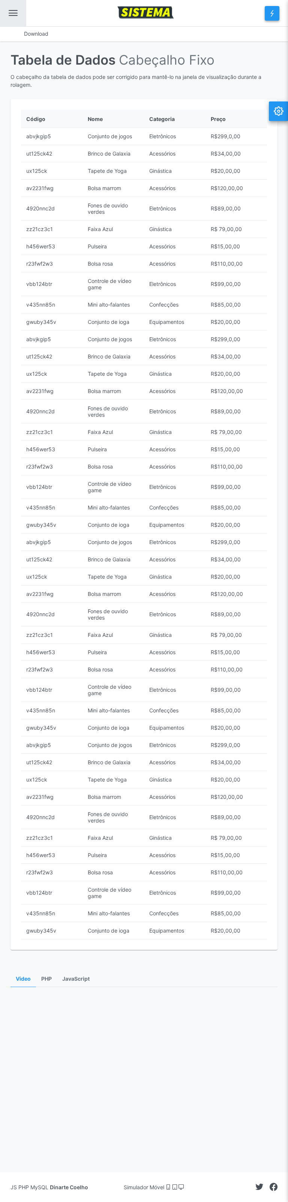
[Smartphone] (169, 1187)
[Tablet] (175, 1187)
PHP (46, 978)
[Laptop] (181, 1187)
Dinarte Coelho (69, 1187)
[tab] (23, 979)
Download (36, 33)
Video (23, 978)
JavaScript (76, 978)
